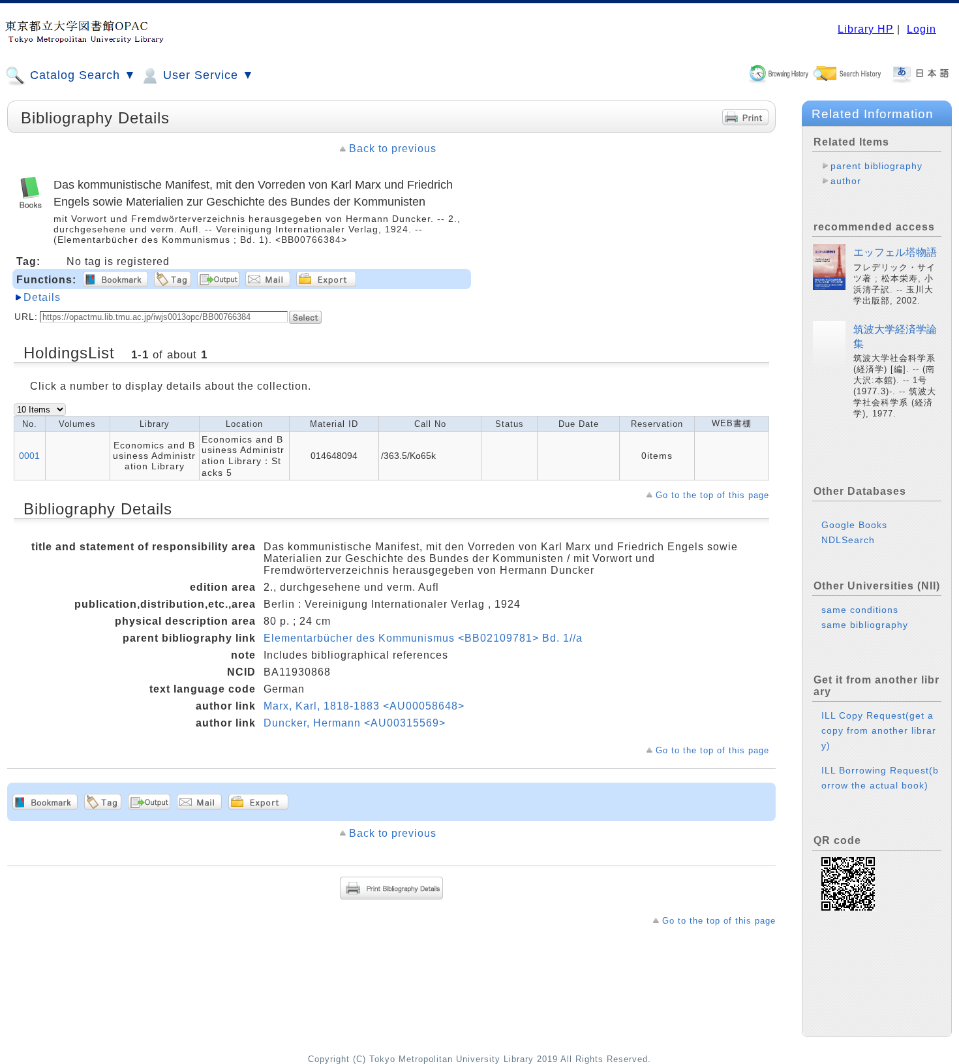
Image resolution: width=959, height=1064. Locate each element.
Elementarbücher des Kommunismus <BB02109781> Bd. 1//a (423, 638)
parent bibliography (876, 166)
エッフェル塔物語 (895, 252)
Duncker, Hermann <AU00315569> (355, 722)
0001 (29, 455)
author (845, 181)
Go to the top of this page (712, 495)
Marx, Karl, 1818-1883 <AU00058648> (364, 706)
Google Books (854, 525)
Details (42, 297)
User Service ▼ (206, 75)
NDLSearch (848, 540)
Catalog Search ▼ (81, 75)
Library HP (866, 29)
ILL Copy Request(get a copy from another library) (878, 730)
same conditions (859, 609)
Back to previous (392, 148)
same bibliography (864, 624)
